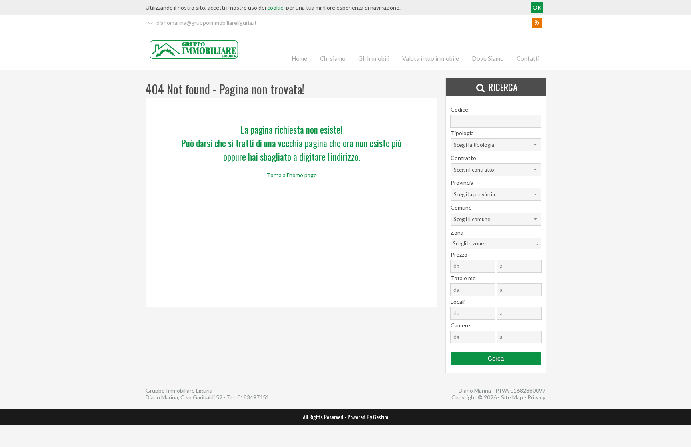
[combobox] (496, 144)
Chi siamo (333, 58)
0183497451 (253, 397)
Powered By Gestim (367, 417)
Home (299, 58)
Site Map (512, 397)
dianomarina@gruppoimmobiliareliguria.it (206, 22)
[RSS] (537, 23)
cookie (275, 7)
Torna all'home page (292, 175)
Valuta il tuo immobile (430, 58)
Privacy (536, 397)
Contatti (528, 58)
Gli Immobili (373, 58)
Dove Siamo (488, 58)
